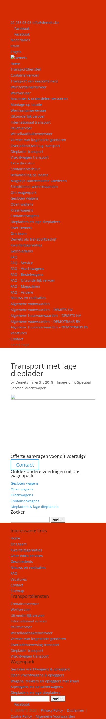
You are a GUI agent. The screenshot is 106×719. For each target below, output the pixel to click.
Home (15, 63)
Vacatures (19, 333)
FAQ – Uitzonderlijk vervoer (33, 280)
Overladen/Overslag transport (35, 145)
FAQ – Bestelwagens (27, 274)
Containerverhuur (25, 169)
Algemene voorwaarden (30, 303)
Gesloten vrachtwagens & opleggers (40, 669)
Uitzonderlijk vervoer (28, 116)
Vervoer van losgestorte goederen (38, 139)
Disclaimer (75, 710)
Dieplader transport (27, 151)
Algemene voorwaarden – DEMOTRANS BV (45, 321)
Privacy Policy (52, 710)
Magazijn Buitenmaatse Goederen (39, 181)
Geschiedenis (22, 251)
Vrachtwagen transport (30, 157)
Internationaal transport (31, 122)
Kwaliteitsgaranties (26, 245)
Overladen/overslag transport (35, 644)
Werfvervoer (21, 609)
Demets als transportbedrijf (33, 239)
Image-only (66, 382)
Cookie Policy (21, 716)
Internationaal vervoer (29, 621)
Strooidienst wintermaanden (34, 186)
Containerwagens (25, 215)
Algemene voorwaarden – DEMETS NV (42, 309)
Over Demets (21, 227)
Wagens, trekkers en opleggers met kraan (45, 681)
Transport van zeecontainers (34, 81)
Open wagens (22, 204)
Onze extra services (27, 555)
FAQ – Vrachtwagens (27, 268)
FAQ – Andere (22, 292)
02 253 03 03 (21, 22)
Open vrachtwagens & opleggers (37, 675)
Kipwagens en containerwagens (37, 686)
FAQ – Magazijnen (25, 286)
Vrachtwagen (35, 388)
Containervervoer (25, 75)
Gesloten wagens (25, 198)
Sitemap (17, 590)
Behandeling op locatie (30, 175)
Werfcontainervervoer (29, 87)
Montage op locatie (26, 104)
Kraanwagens (22, 210)
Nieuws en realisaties (28, 297)
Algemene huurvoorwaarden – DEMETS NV (46, 315)
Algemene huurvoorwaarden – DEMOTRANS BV (49, 327)
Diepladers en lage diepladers (35, 221)
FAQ (14, 257)
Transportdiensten (26, 69)
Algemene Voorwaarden (55, 716)
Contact (17, 339)
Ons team (19, 233)
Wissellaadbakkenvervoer (32, 133)
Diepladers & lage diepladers (35, 506)
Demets (22, 382)
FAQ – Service (22, 263)
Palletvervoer (21, 128)
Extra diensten (23, 163)
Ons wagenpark (23, 192)
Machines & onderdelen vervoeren (39, 98)
